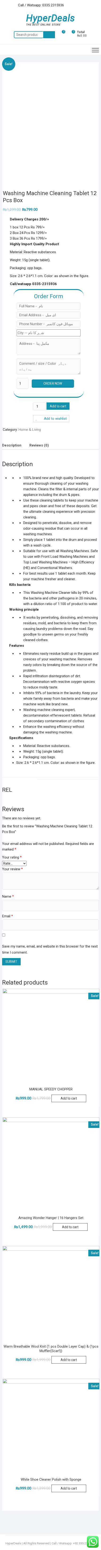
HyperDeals (50, 18)
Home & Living (30, 429)
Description (11, 445)
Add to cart (58, 406)
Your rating (12, 857)
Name (8, 896)
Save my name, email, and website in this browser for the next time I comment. (50, 949)
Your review (12, 869)
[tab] (11, 445)
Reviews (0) (39, 445)
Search (49, 34)
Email (7, 916)
